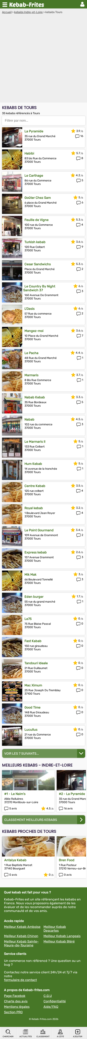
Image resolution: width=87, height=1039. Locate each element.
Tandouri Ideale (36, 663)
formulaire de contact (20, 980)
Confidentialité (55, 1001)
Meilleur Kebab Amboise (22, 927)
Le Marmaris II (34, 441)
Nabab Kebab (34, 397)
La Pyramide (33, 131)
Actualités (25, 1036)
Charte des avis (16, 1001)
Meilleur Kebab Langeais (62, 936)
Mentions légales (17, 1007)
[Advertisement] (43, 59)
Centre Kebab (34, 486)
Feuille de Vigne (36, 220)
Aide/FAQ (51, 1007)
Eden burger (34, 597)
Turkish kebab (35, 242)
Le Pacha (31, 353)
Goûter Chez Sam (37, 198)
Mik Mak (30, 574)
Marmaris (31, 375)
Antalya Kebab (15, 860)
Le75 (28, 619)
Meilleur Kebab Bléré (59, 941)
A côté (60, 1036)
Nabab (29, 419)
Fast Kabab (32, 641)
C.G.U (48, 996)
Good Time (32, 707)
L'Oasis (29, 309)
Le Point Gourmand (39, 530)
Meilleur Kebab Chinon (21, 936)
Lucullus (30, 729)
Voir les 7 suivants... (21, 753)
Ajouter (77, 1036)
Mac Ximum (33, 685)
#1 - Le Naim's (14, 794)
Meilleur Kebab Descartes (55, 928)
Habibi (29, 153)
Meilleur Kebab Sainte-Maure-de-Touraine (21, 943)
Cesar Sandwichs (37, 264)
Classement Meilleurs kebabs (30, 820)
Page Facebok (14, 996)
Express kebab (35, 552)
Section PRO (13, 1012)
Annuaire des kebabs (27, 4)
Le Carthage (33, 175)
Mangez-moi (34, 331)
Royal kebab (33, 508)
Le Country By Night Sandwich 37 (39, 288)
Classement (43, 1036)
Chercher (8, 1036)
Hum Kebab (33, 464)
